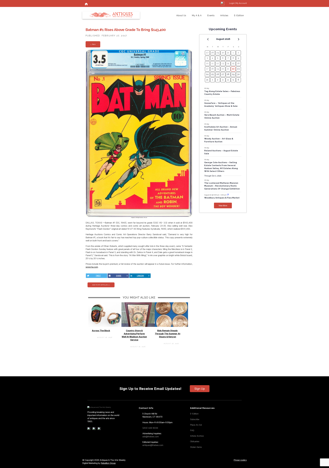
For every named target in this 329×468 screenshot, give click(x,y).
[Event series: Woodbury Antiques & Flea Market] (228, 195)
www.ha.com (92, 267)
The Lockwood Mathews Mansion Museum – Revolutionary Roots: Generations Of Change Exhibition (222, 186)
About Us (181, 15)
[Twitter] (95, 429)
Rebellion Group (108, 463)
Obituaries (194, 441)
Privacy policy (240, 460)
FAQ (192, 430)
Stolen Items (196, 447)
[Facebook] (89, 429)
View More (223, 205)
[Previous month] (207, 39)
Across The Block (101, 330)
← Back (93, 44)
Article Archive (197, 436)
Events (211, 15)
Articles (224, 15)
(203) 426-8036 (150, 428)
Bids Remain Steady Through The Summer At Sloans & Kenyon (167, 333)
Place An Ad (196, 425)
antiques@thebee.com (152, 445)
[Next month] (238, 39)
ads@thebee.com (150, 436)
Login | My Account (238, 3)
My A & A (197, 15)
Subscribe (194, 419)
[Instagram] (100, 429)
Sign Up (199, 388)
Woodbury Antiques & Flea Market (222, 198)
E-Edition (239, 15)
